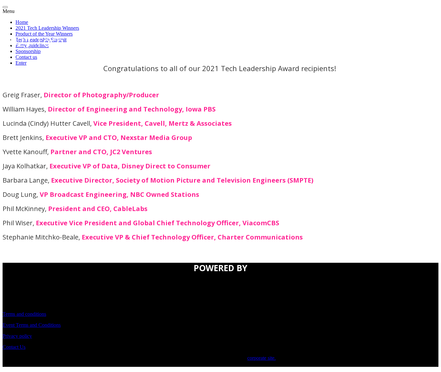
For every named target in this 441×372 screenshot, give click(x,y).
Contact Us (14, 347)
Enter (20, 63)
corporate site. (261, 358)
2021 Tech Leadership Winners (47, 28)
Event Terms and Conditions (32, 325)
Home (21, 22)
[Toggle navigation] (5, 7)
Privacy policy (17, 336)
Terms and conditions (24, 314)
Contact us (26, 57)
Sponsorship (28, 51)
